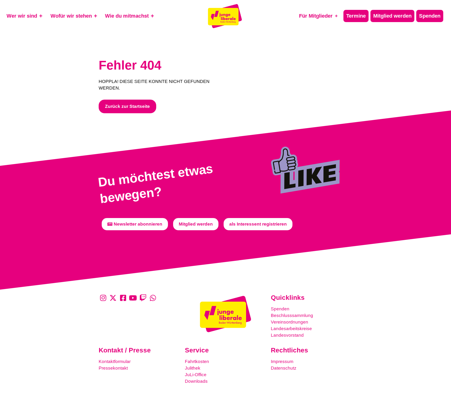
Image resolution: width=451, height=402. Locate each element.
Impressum (282, 361)
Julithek (192, 368)
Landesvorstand (287, 335)
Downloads (196, 381)
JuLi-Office (195, 374)
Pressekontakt (113, 368)
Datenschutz (283, 368)
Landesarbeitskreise (291, 328)
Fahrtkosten (197, 361)
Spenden (280, 308)
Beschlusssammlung (292, 315)
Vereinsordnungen (289, 322)
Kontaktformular (115, 361)
